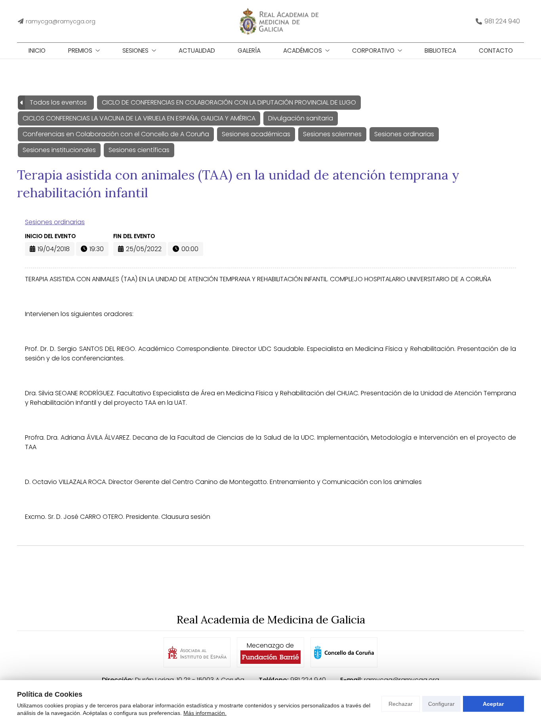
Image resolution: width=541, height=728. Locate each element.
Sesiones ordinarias (55, 222)
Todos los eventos (58, 102)
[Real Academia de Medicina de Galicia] (278, 21)
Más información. (205, 713)
